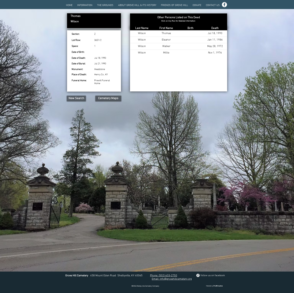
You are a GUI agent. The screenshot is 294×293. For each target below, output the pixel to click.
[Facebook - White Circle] (224, 4)
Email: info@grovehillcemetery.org (172, 279)
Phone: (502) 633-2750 (163, 275)
